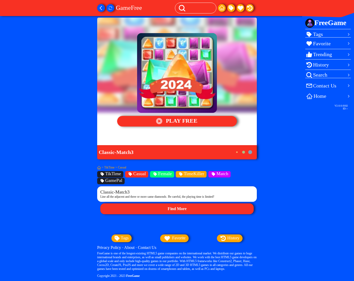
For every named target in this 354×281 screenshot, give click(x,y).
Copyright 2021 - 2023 (118, 276)
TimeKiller (194, 173)
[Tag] (231, 8)
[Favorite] (240, 8)
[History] (250, 8)
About (129, 247)
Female (165, 173)
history (232, 238)
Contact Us (147, 247)
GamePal (113, 180)
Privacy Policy (109, 247)
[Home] (222, 8)
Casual (122, 167)
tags (124, 238)
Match (222, 173)
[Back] (101, 8)
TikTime (109, 167)
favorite (178, 238)
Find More (177, 208)
